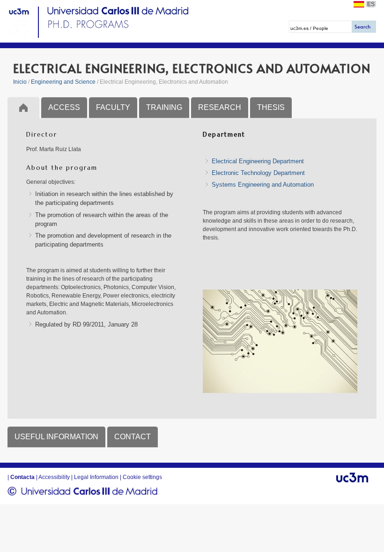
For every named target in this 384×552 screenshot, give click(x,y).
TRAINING (164, 107)
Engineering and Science (63, 82)
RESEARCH (219, 107)
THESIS (271, 107)
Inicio (20, 82)
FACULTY (113, 107)
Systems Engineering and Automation (263, 184)
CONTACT (132, 437)
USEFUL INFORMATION (56, 437)
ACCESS (64, 107)
